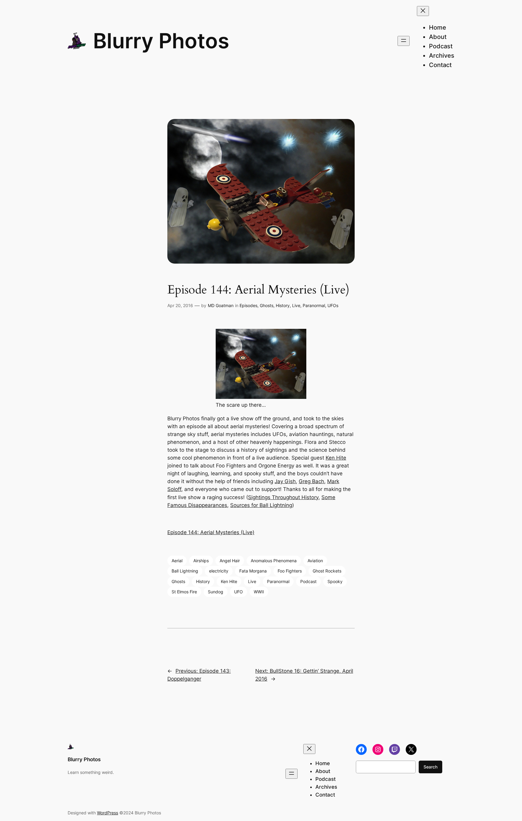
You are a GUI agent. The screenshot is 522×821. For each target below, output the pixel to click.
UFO (238, 591)
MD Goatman (221, 305)
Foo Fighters (290, 570)
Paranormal (314, 305)
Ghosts (266, 305)
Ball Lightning (185, 570)
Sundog (215, 591)
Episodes (248, 305)
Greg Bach (311, 481)
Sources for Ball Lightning (261, 505)
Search (430, 766)
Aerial (177, 560)
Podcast (308, 581)
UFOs (332, 305)
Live (296, 305)
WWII (259, 591)
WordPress (107, 812)
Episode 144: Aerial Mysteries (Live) (210, 532)
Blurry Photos (161, 40)
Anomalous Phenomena (274, 560)
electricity (218, 570)
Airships (201, 560)
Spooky (335, 581)
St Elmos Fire (184, 591)
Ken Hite (336, 458)
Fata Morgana (253, 570)
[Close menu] (423, 11)
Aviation (315, 560)
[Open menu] (404, 41)
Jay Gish (285, 481)
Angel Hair (230, 560)
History (283, 305)
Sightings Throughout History (283, 497)
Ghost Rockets (327, 570)
